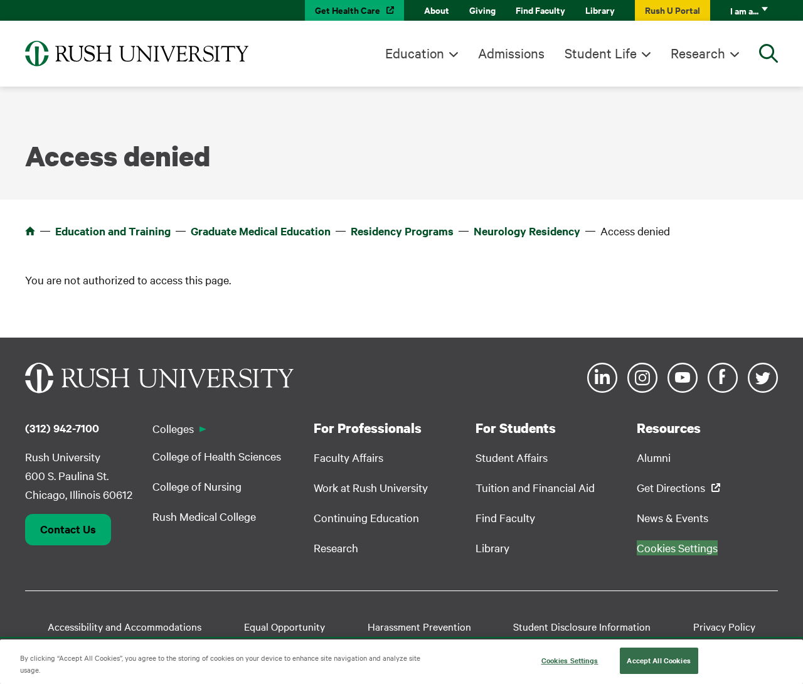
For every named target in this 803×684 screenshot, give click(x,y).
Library (600, 9)
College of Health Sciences (216, 456)
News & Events (672, 517)
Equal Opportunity (284, 626)
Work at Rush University (371, 487)
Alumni (654, 457)
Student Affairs (512, 457)
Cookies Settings (569, 660)
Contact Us (68, 529)
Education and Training (113, 231)
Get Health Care (347, 9)
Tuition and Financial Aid (535, 487)
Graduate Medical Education (261, 231)
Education (414, 52)
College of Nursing (197, 486)
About (436, 9)
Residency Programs (402, 231)
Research (698, 52)
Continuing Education (366, 517)
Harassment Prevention (419, 626)
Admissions (511, 52)
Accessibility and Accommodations (124, 626)
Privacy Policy (724, 626)
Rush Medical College (204, 516)
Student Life (601, 52)
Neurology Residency (527, 231)
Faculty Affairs (348, 457)
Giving (482, 9)
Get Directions (671, 487)
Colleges (173, 428)
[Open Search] (768, 53)
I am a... (744, 10)
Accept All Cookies (658, 660)
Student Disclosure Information (582, 626)
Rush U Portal (672, 9)
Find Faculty (540, 9)
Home (30, 231)
